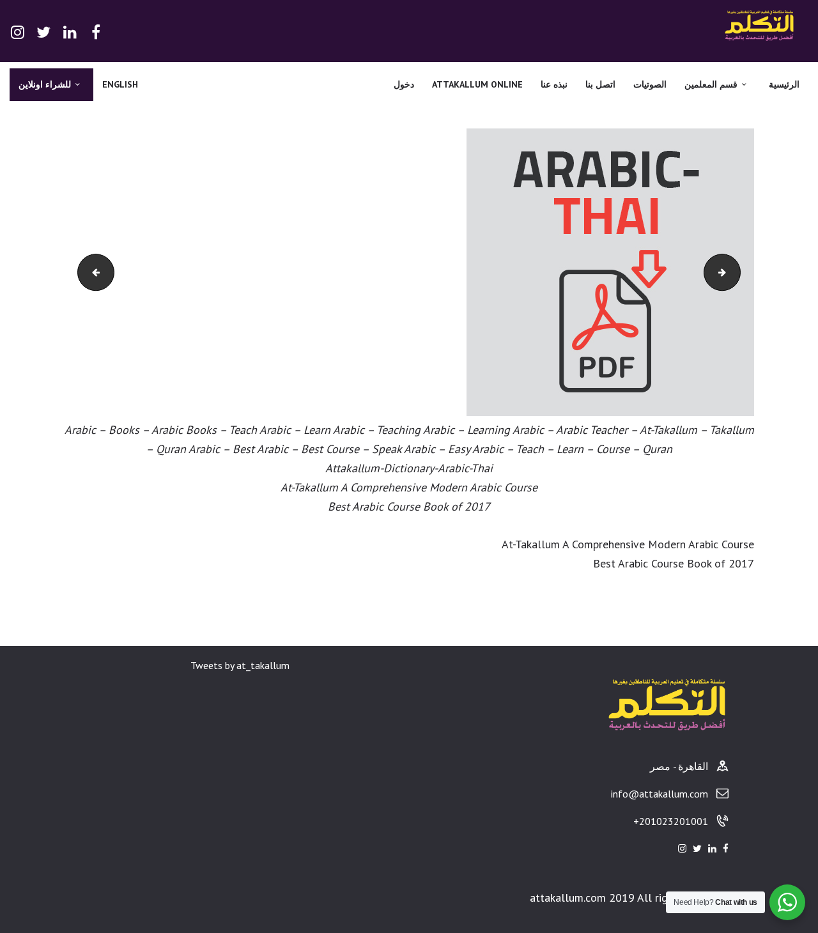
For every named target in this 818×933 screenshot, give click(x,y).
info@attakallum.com (659, 793)
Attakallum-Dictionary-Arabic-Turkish (726, 272)
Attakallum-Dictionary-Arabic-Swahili (82, 272)
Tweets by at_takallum (239, 665)
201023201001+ (670, 821)
